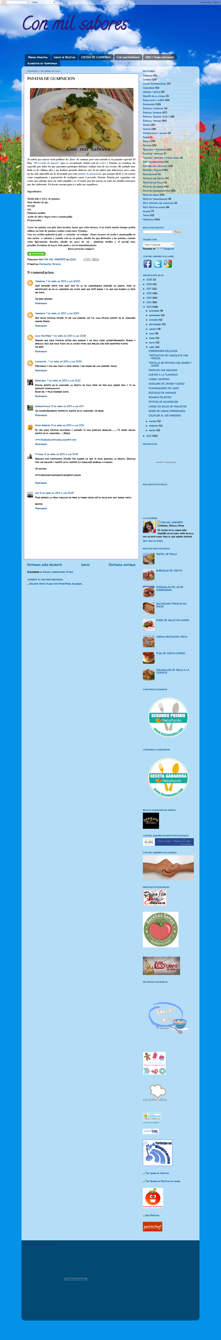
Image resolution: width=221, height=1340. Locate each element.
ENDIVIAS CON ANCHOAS (163, 370)
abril (152, 347)
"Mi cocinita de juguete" (46, 163)
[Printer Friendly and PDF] (36, 254)
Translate (168, 248)
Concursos (148, 87)
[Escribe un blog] (88, 259)
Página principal (38, 57)
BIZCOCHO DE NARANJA (162, 392)
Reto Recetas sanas (154, 207)
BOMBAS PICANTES (160, 397)
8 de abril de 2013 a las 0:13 (67, 406)
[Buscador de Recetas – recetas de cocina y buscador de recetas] (153, 1207)
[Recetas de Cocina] (155, 1102)
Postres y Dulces (152, 170)
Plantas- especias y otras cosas (161, 157)
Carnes (147, 79)
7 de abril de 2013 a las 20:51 (62, 313)
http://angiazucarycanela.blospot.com (55, 439)
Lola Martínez (43, 335)
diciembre (154, 310)
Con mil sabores (74, 25)
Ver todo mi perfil (153, 541)
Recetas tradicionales (155, 199)
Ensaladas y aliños (153, 100)
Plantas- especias (153, 153)
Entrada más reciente (44, 564)
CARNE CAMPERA (159, 379)
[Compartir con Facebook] (94, 259)
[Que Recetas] (151, 1215)
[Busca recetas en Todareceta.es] (156, 1173)
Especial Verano (152, 120)
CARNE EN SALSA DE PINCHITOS (167, 406)
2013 (149, 307)
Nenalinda (40, 380)
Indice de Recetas (64, 57)
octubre (154, 319)
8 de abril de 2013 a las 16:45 (61, 454)
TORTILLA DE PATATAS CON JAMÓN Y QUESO (170, 364)
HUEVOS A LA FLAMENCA (163, 374)
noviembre (155, 315)
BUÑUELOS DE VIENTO (169, 570)
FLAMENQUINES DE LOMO (164, 388)
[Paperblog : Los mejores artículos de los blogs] (151, 1133)
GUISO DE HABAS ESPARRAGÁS (167, 411)
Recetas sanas (151, 194)
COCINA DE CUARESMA (96, 57)
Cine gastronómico (128, 57)
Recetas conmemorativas (156, 190)
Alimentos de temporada (42, 63)
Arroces (147, 75)
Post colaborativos (153, 161)
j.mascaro (41, 361)
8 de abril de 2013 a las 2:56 (67, 425)
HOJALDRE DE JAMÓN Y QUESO (166, 383)
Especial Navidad (152, 112)
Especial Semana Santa (156, 116)
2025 (149, 279)
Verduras (148, 219)
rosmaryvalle (42, 406)
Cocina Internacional (154, 83)
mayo (152, 342)
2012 (149, 436)
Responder (41, 303)
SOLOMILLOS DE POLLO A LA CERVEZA (172, 671)
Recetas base (150, 174)
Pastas (146, 141)
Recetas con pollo (153, 182)
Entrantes (45, 264)
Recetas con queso (153, 186)
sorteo (103, 163)
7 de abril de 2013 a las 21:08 (69, 335)
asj (37, 493)
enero (152, 430)
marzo (153, 421)
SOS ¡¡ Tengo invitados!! (160, 57)
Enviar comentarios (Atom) (58, 572)
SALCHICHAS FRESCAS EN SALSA (171, 605)
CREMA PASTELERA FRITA (171, 637)
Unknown (40, 281)
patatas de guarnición (89, 173)
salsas (146, 211)
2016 (149, 293)
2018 (149, 284)
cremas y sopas (151, 92)
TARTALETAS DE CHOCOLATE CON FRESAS (168, 357)
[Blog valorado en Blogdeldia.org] (152, 1117)
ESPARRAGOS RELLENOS (163, 351)
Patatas (56, 264)
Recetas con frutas (154, 178)
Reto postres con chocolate (158, 203)
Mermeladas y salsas (155, 133)
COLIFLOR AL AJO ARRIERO (165, 415)
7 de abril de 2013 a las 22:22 (63, 380)
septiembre (155, 324)
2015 (149, 297)
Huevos (146, 129)
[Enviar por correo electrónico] (85, 259)
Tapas (146, 215)
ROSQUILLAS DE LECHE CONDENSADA (169, 588)
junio (152, 338)
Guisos (146, 124)
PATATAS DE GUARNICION (163, 401)
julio (152, 333)
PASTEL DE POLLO (166, 554)
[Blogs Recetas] (161, 1181)
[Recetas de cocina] (152, 1230)
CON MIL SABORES (172, 522)
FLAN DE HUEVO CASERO (170, 653)
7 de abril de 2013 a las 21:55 (65, 361)
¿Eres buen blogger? (151, 1122)
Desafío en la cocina (154, 96)
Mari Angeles (42, 425)
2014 (149, 302)
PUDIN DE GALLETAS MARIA (172, 620)
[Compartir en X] (91, 259)
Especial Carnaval (153, 108)
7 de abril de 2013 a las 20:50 (63, 281)
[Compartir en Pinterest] (97, 259)
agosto (153, 329)
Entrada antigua (122, 564)
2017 (149, 288)
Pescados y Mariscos (154, 149)
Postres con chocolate (155, 166)
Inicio (85, 564)
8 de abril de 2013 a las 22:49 (57, 493)
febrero (154, 425)
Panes (146, 137)
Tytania (39, 454)
